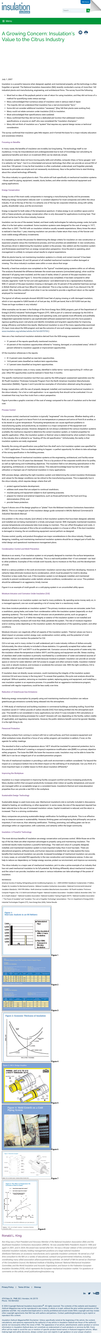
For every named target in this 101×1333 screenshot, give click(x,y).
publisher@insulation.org (75, 1313)
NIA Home (85, 2)
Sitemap (37, 1287)
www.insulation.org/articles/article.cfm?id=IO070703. (25, 331)
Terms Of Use (23, 1287)
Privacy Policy (8, 1287)
